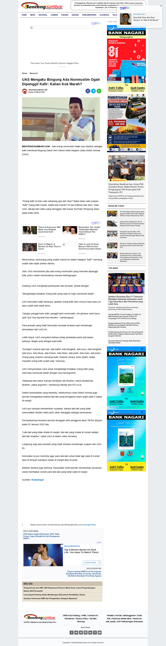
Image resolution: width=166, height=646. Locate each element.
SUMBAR (54, 15)
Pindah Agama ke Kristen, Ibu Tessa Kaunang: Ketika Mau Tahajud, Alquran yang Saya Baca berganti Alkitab (125, 334)
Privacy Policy (82, 618)
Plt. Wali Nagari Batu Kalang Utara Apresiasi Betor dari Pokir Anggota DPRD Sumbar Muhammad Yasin (132, 214)
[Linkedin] (90, 632)
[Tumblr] (95, 632)
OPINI (83, 615)
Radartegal (38, 479)
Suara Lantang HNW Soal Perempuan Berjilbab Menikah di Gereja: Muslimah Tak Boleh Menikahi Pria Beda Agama (83, 573)
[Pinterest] (81, 632)
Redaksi (110, 615)
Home (24, 15)
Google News (90, 525)
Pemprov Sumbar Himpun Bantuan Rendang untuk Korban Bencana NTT (132, 245)
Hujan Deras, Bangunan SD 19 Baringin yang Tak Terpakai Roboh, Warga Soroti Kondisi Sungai (132, 224)
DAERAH (75, 15)
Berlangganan (129, 615)
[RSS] (100, 632)
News (32, 15)
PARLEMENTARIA (89, 15)
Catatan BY (92, 615)
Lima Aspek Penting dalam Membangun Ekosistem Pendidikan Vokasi (54, 595)
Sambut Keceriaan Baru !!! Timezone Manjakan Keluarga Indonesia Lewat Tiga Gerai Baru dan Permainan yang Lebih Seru (125, 300)
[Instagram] (86, 632)
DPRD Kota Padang (71, 615)
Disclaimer (69, 618)
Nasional (43, 15)
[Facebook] (72, 632)
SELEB (115, 15)
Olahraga (104, 15)
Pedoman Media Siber (121, 618)
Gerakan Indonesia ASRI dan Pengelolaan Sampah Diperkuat (50, 598)
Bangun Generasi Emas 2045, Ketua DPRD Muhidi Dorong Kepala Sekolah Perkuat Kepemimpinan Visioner (124, 325)
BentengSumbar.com (82, 643)
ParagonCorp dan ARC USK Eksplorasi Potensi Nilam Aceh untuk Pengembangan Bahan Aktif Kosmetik (132, 234)
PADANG (64, 15)
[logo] (40, 619)
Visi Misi (92, 618)
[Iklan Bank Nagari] (126, 409)
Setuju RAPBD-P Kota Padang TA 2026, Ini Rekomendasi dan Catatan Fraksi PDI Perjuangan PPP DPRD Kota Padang (124, 316)
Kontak (118, 615)
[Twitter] (76, 632)
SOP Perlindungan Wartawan (130, 621)
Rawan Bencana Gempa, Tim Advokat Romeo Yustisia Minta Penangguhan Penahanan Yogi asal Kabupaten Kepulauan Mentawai (131, 257)
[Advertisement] (62, 176)
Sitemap (81, 621)
